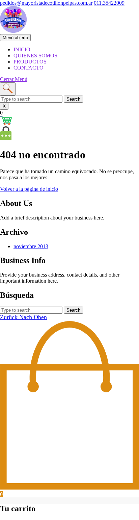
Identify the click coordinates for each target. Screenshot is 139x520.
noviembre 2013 (30, 246)
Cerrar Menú (13, 79)
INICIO (21, 49)
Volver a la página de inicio (29, 189)
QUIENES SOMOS (35, 55)
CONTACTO (28, 68)
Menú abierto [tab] (17, 38)
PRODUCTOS (30, 61)
